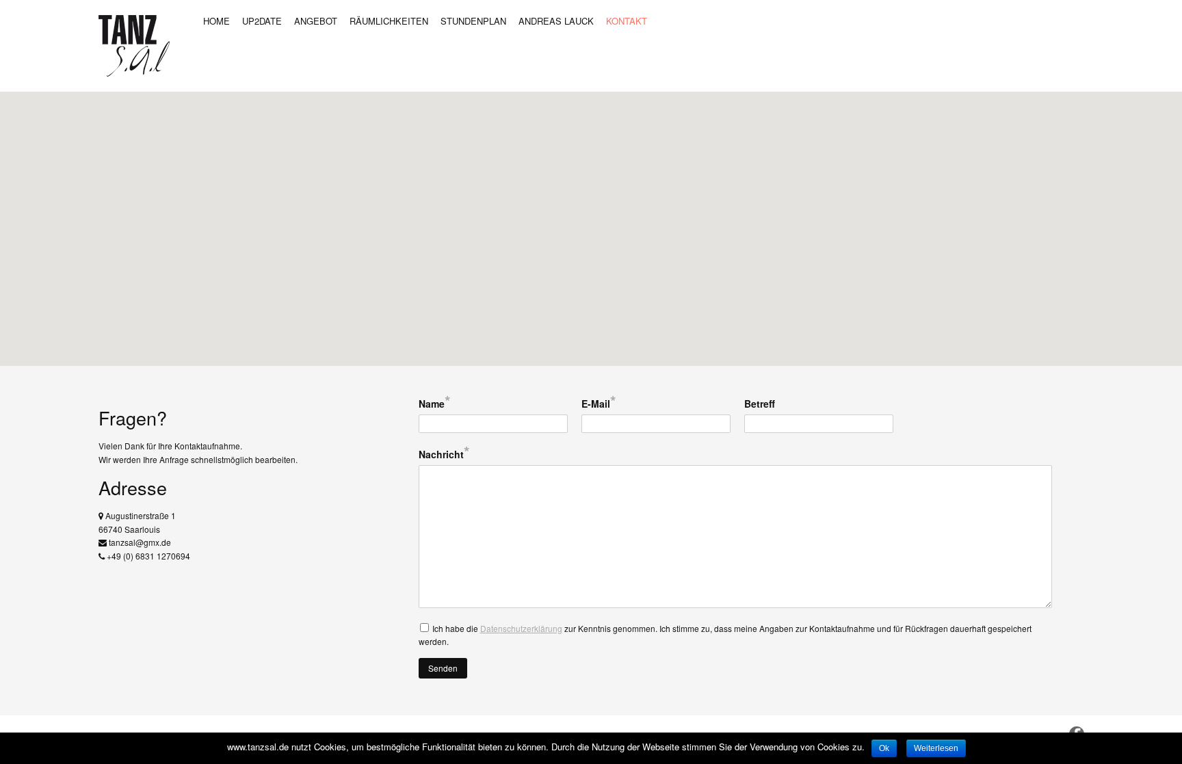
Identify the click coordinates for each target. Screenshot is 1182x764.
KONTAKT (626, 20)
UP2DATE (262, 20)
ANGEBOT (315, 20)
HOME (216, 20)
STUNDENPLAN (473, 20)
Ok (884, 748)
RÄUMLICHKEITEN (389, 20)
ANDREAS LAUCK (556, 20)
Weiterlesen (936, 748)
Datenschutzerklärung (521, 628)
